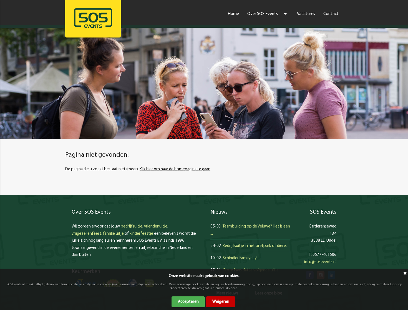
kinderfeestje (141, 234)
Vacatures (306, 14)
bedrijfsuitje (131, 226)
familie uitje (113, 234)
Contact (331, 14)
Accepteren (188, 302)
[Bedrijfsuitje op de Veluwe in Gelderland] (93, 18)
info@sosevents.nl (320, 262)
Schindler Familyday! (240, 258)
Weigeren (220, 302)
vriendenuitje (155, 226)
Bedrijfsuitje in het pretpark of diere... (255, 246)
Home (233, 14)
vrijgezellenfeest (86, 234)
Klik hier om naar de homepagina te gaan (175, 169)
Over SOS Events (268, 14)
